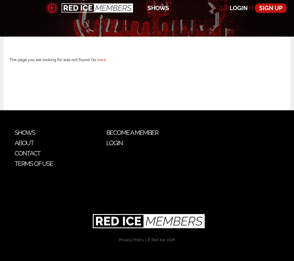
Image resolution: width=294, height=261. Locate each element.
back (101, 59)
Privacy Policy (131, 240)
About (24, 143)
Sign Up (271, 8)
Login (239, 8)
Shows (158, 8)
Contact (27, 153)
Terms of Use (34, 163)
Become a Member (132, 132)
